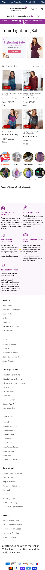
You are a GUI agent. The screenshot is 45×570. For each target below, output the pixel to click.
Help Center (8, 305)
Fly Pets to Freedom (11, 533)
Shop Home (7, 442)
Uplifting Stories (9, 498)
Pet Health (7, 490)
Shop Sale (7, 455)
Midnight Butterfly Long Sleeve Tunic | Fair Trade (32, 94)
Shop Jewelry (8, 451)
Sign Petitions (32, 2)
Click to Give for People (12, 379)
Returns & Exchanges (11, 309)
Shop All (6, 422)
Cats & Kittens (8, 477)
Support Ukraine (9, 537)
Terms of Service (9, 344)
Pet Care (6, 494)
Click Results (8, 330)
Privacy (6, 348)
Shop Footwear (9, 438)
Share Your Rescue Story (13, 506)
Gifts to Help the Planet (12, 524)
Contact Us (7, 314)
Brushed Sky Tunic (8, 132)
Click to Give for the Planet (14, 383)
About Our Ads (8, 361)
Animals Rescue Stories (12, 473)
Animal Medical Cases (12, 529)
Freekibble (7, 395)
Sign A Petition (9, 408)
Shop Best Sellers (10, 426)
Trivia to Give (8, 387)
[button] (32, 8)
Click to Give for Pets (11, 375)
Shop (4, 2)
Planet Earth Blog (10, 502)
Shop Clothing (8, 434)
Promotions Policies (11, 352)
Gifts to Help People (11, 520)
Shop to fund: (18, 16)
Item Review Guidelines (12, 357)
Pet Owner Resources (11, 486)
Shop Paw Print (9, 430)
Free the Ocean (9, 400)
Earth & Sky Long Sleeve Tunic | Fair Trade (12, 94)
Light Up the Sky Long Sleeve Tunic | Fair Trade (32, 132)
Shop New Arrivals (10, 459)
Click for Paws (8, 391)
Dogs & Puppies (9, 481)
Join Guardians (16, 2)
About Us (6, 322)
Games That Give (10, 404)
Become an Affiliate (11, 326)
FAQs (5, 318)
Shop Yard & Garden (11, 447)
